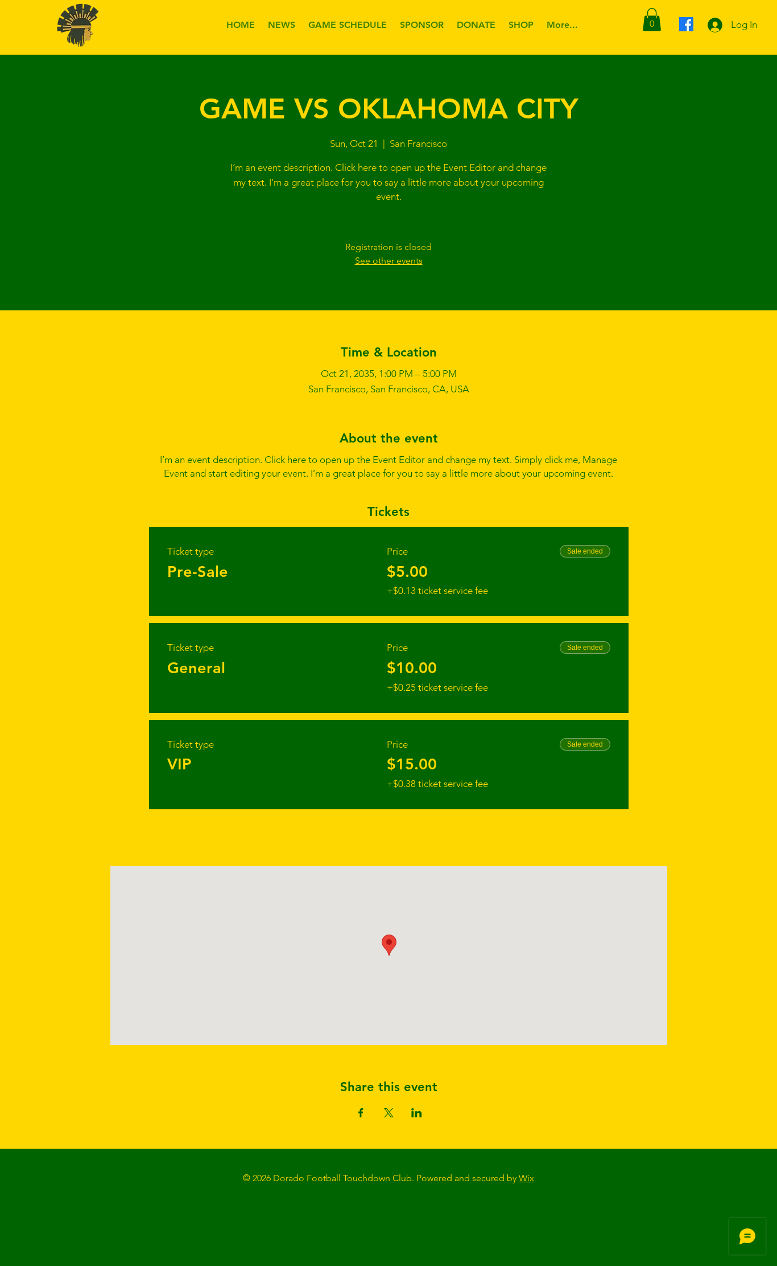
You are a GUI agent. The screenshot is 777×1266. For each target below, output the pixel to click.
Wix (526, 1178)
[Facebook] (686, 24)
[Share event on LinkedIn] (416, 1112)
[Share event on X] (388, 1112)
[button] (652, 19)
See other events (389, 260)
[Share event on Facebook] (361, 1112)
